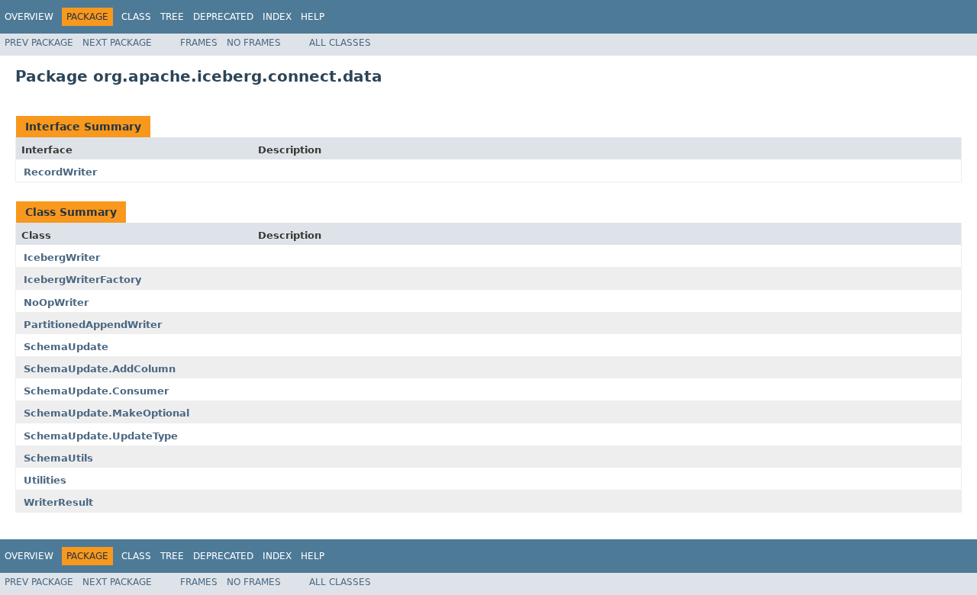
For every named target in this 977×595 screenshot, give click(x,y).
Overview (29, 16)
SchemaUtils (58, 458)
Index (277, 16)
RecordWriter (60, 172)
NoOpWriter (56, 302)
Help (312, 16)
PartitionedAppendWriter (93, 324)
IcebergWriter (62, 257)
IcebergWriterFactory (82, 279)
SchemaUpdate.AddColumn (100, 369)
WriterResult (58, 502)
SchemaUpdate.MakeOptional (106, 413)
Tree (172, 16)
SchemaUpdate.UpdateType (101, 436)
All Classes (340, 42)
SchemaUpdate (66, 346)
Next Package (117, 42)
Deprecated (223, 16)
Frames (199, 42)
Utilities (45, 480)
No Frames (254, 42)
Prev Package (39, 42)
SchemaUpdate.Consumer (96, 391)
